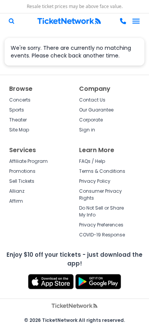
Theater (18, 119)
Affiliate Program (28, 161)
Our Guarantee (96, 110)
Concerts (20, 100)
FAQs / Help (92, 161)
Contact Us (92, 100)
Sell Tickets (21, 181)
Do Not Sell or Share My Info (101, 211)
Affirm (16, 201)
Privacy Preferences (101, 224)
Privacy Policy (94, 181)
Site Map (19, 129)
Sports (16, 110)
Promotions (22, 171)
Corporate (91, 119)
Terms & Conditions (102, 171)
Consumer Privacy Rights (100, 194)
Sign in (87, 129)
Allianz (16, 191)
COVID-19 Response (102, 234)
